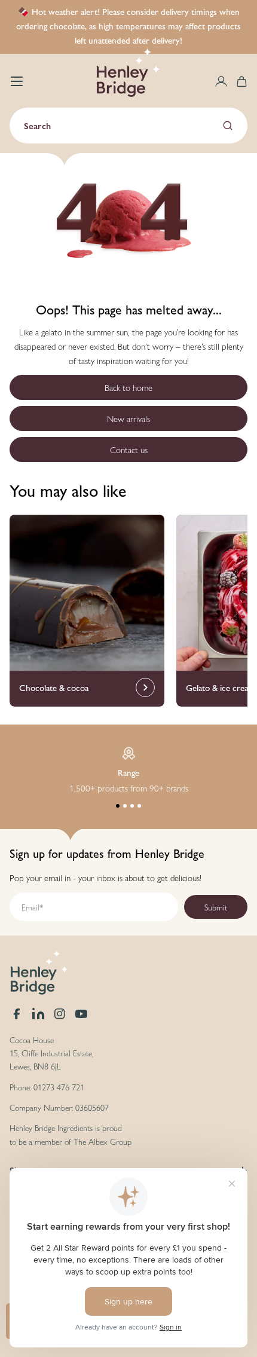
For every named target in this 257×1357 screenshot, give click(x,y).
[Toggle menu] (17, 81)
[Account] (221, 81)
